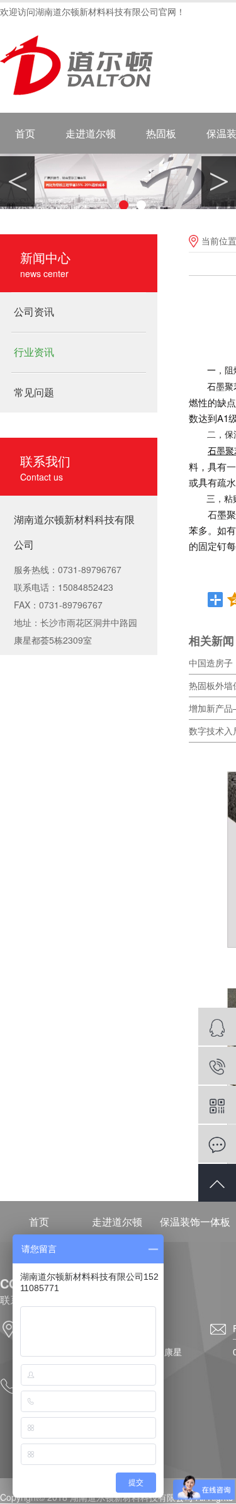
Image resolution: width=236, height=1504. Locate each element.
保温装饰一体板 (195, 1221)
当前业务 (217, 1026)
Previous (17, 181)
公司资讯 (34, 311)
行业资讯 (34, 352)
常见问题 (34, 392)
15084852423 (217, 1066)
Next (218, 181)
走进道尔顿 (90, 133)
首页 (25, 133)
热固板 (161, 133)
